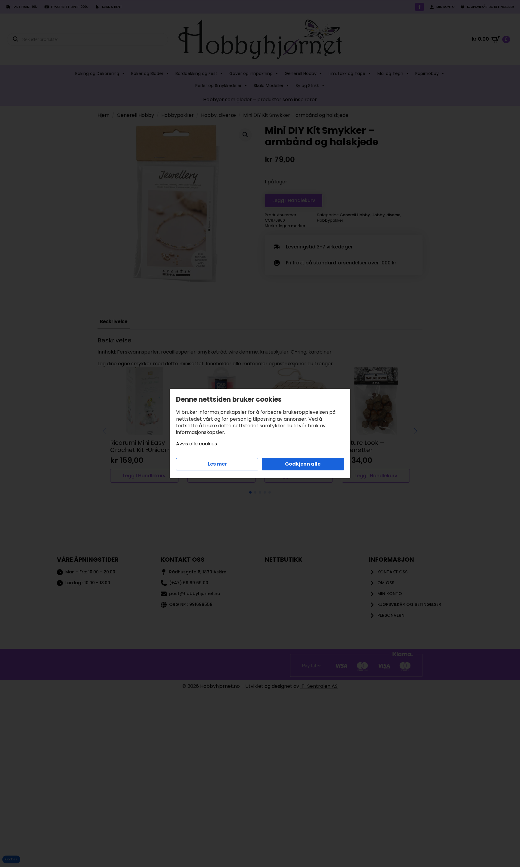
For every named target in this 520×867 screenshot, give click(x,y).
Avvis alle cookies (196, 444)
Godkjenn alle (302, 463)
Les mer (217, 463)
